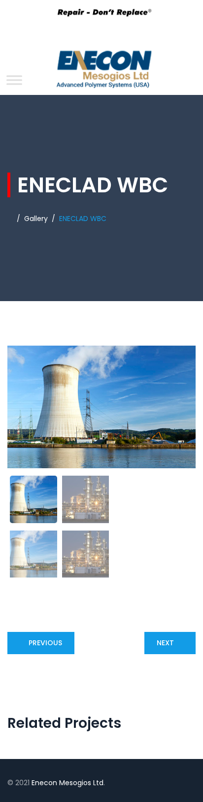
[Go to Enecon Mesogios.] (10, 218)
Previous (45, 643)
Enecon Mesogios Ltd (67, 783)
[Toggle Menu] (14, 80)
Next (165, 643)
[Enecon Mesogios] (101, 72)
